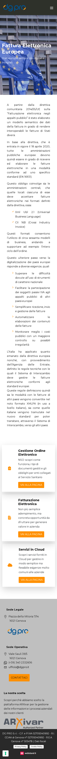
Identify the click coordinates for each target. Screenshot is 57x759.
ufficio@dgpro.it (19, 667)
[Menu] (51, 7)
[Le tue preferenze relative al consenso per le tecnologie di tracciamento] (6, 753)
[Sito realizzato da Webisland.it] (28, 753)
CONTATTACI (19, 677)
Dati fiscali (40, 741)
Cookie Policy (36, 746)
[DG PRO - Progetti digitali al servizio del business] (15, 7)
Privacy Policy (20, 746)
